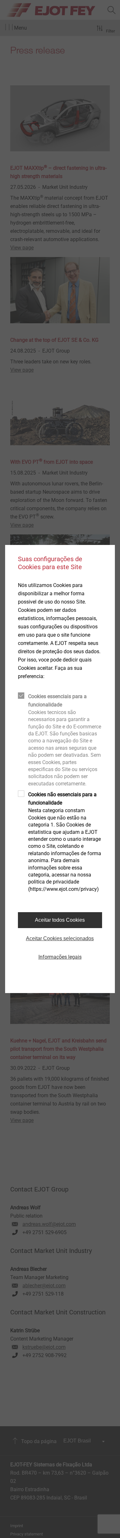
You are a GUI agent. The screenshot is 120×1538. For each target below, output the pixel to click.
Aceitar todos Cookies (60, 920)
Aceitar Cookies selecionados (60, 938)
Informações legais (60, 957)
